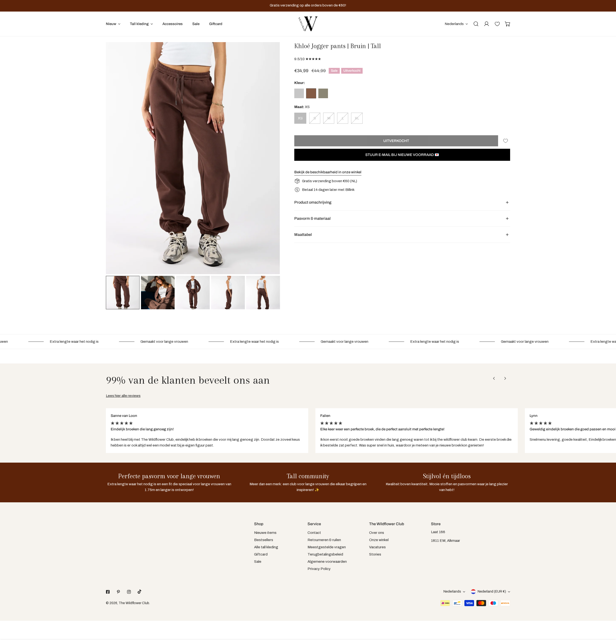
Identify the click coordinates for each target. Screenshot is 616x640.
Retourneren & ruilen (324, 540)
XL (357, 118)
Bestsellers (263, 540)
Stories (375, 554)
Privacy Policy (319, 569)
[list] (193, 158)
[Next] (268, 159)
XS (300, 118)
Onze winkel (379, 540)
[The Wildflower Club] (308, 23)
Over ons (376, 533)
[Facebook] (108, 591)
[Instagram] (129, 591)
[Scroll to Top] (607, 614)
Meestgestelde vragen (327, 547)
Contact (314, 533)
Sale (257, 561)
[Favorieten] (497, 24)
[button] (507, 24)
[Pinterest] (118, 591)
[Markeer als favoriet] (505, 140)
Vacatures (377, 547)
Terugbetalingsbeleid (325, 554)
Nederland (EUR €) (492, 591)
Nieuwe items (265, 533)
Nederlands (454, 24)
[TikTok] (139, 591)
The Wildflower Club (134, 603)
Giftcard (261, 554)
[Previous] (117, 159)
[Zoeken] (476, 24)
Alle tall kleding (266, 547)
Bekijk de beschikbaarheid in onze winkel (327, 172)
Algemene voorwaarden (327, 561)
